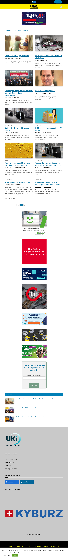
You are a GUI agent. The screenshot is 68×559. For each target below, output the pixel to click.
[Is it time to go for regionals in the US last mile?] (49, 115)
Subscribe (58, 1)
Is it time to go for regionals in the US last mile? (48, 129)
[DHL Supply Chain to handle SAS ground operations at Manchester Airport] (9, 419)
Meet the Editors (9, 462)
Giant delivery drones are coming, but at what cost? (48, 57)
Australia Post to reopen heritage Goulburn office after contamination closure (35, 398)
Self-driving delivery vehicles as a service (17, 129)
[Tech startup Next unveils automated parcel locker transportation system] (49, 150)
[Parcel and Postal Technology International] (34, 6)
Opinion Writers (16, 58)
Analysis (7, 58)
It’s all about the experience (45, 91)
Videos (37, 60)
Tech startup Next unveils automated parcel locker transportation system (48, 164)
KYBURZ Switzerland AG (34, 534)
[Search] (61, 7)
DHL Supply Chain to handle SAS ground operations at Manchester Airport (34, 416)
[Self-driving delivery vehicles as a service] (19, 115)
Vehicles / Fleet (9, 167)
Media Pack (8, 465)
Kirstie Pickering (20, 167)
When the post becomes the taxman (18, 182)
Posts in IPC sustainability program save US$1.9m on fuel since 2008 (17, 164)
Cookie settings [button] (6, 555)
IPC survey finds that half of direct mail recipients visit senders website (48, 183)
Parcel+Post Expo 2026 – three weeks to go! (27, 407)
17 (14, 205)
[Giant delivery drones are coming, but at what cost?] (49, 43)
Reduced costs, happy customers (17, 56)
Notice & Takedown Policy (51, 546)
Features (37, 93)
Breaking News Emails (11, 469)
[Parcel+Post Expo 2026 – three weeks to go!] (9, 410)
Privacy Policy (21, 546)
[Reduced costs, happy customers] (19, 43)
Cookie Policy (11, 546)
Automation (38, 167)
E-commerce (38, 187)
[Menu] (7, 7)
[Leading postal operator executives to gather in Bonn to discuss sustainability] (19, 78)
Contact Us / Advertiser (11, 459)
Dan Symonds (16, 132)
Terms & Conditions (34, 546)
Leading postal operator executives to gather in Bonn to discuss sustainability (19, 93)
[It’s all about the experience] (49, 78)
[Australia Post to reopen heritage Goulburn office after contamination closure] (9, 401)
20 (25, 205)
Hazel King (44, 60)
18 (18, 205)
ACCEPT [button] (15, 555)
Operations (8, 97)
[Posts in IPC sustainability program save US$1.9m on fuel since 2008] (19, 150)
